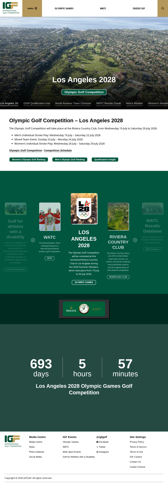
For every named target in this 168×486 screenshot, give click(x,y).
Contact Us (135, 462)
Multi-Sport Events (72, 452)
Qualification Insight (105, 159)
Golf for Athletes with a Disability (79, 457)
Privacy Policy (137, 442)
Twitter (102, 447)
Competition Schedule (58, 150)
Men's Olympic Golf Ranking (70, 159)
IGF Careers (136, 457)
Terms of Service (138, 447)
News (32, 447)
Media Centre (35, 442)
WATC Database (152, 249)
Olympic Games (71, 442)
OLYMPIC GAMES (64, 8)
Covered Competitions (15, 269)
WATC (103, 8)
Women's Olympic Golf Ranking (28, 159)
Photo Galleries (36, 452)
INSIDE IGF (139, 8)
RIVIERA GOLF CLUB (118, 277)
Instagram (104, 452)
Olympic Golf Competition (83, 92)
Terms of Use (136, 452)
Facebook (104, 442)
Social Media (35, 457)
